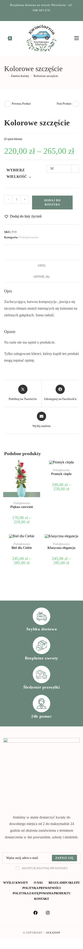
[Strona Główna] (5, 76)
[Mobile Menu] (76, 38)
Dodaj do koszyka (52, 202)
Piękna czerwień (21, 507)
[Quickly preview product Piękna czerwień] (37, 468)
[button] (23, 216)
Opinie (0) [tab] (41, 276)
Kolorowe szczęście (46, 76)
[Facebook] (37, 15)
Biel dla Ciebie (22, 548)
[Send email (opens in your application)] (47, 15)
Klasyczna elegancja (61, 548)
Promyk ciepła (61, 474)
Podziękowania (28, 237)
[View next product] (75, 104)
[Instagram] (42, 15)
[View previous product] (7, 104)
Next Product (64, 103)
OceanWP (53, 932)
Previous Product (21, 103)
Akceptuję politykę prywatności (45, 868)
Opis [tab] (41, 265)
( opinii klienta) (13, 139)
